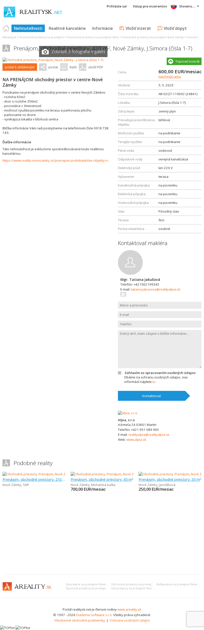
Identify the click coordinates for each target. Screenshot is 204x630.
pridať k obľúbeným (20, 67)
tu (154, 381)
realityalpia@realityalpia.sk (148, 434)
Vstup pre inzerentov (150, 6)
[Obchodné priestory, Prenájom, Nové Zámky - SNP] (40, 474)
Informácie (102, 28)
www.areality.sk (129, 609)
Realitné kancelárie (67, 28)
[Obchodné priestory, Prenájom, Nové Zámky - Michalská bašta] (118, 474)
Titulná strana (6, 28)
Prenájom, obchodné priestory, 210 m (33, 479)
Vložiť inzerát (138, 28)
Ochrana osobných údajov (130, 620)
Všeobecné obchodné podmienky (79, 620)
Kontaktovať (151, 396)
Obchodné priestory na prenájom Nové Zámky (142, 584)
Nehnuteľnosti (28, 28)
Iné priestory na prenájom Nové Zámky (137, 588)
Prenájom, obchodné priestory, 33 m (170, 479)
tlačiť (73, 67)
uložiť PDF (95, 67)
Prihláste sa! (117, 6)
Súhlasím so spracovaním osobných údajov (160, 373)
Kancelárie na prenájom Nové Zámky (90, 584)
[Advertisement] (102, 533)
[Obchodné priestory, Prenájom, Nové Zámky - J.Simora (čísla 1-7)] (52, 60)
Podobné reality (33, 463)
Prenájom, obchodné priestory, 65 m (102, 479)
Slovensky (187, 6)
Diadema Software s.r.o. (94, 615)
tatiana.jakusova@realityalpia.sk (155, 289)
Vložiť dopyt (175, 28)
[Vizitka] (123, 294)
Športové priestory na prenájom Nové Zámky (95, 588)
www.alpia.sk (136, 439)
